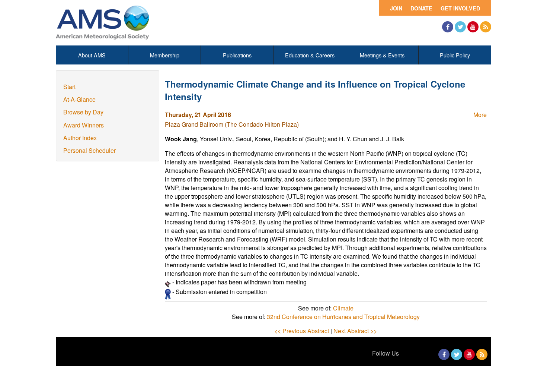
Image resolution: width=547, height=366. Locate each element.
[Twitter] (460, 26)
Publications (237, 55)
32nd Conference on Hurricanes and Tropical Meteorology (343, 316)
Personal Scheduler (89, 150)
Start (69, 86)
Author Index (80, 137)
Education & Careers (310, 55)
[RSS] (485, 26)
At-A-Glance (79, 99)
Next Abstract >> (355, 330)
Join (396, 8)
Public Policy (455, 55)
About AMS (92, 55)
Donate (421, 8)
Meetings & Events (382, 55)
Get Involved (460, 8)
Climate (343, 308)
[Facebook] (447, 26)
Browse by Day (83, 112)
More (480, 114)
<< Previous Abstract (301, 330)
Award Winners (83, 125)
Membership (164, 55)
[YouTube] (473, 26)
